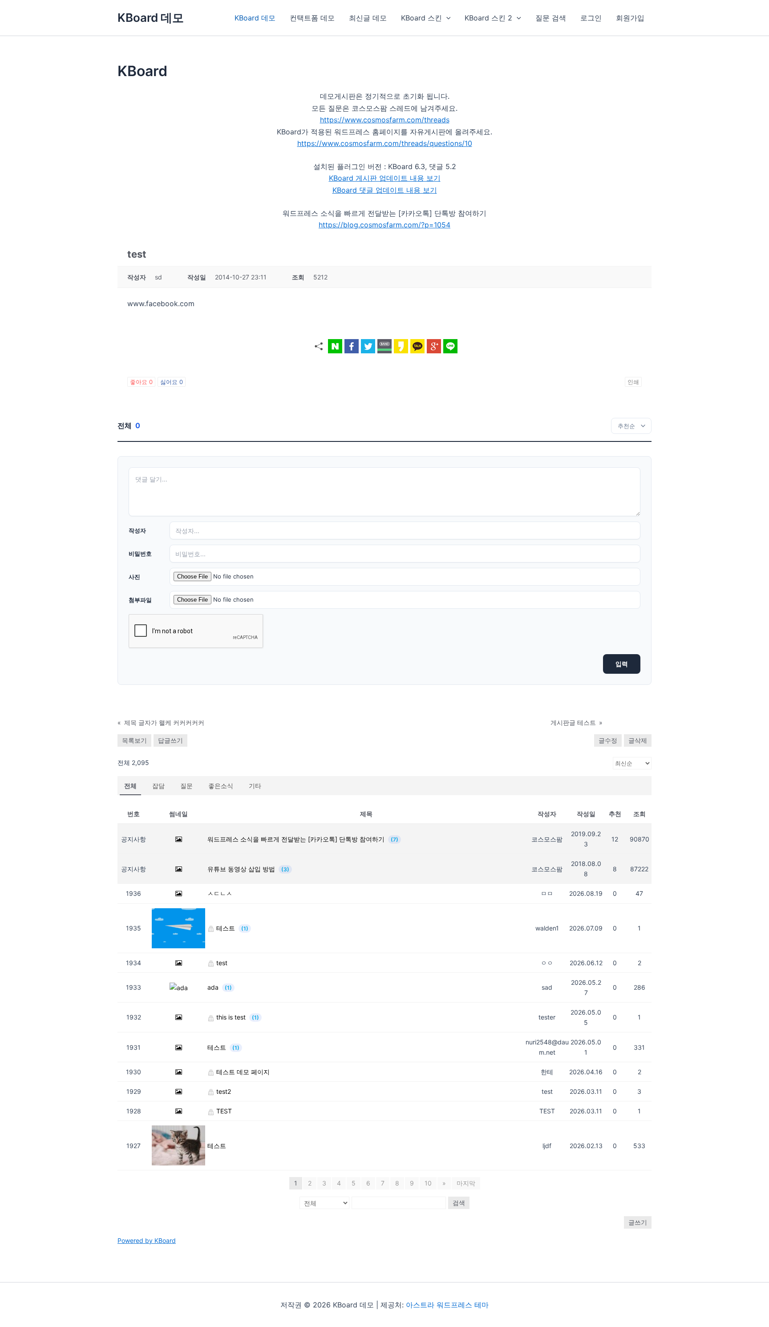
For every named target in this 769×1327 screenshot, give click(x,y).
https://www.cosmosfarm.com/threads (384, 119)
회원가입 (630, 17)
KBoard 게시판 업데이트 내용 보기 (385, 178)
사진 (134, 576)
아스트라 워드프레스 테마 (447, 1304)
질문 (186, 785)
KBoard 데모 (150, 17)
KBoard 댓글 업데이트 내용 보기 (384, 190)
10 (428, 1183)
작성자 (137, 530)
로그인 (591, 17)
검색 (459, 1202)
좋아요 (141, 381)
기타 (255, 785)
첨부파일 (140, 599)
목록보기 (134, 740)
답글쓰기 (170, 740)
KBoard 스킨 (421, 17)
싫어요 (171, 381)
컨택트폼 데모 (312, 17)
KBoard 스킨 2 (488, 17)
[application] (446, 18)
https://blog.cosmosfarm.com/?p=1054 (384, 224)
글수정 (608, 740)
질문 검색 (550, 17)
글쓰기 (637, 1222)
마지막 (466, 1183)
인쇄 (633, 381)
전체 (130, 785)
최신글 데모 (368, 17)
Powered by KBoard (146, 1240)
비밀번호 (140, 553)
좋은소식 (220, 785)
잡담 (158, 785)
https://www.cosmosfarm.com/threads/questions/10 (384, 143)
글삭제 (637, 740)
